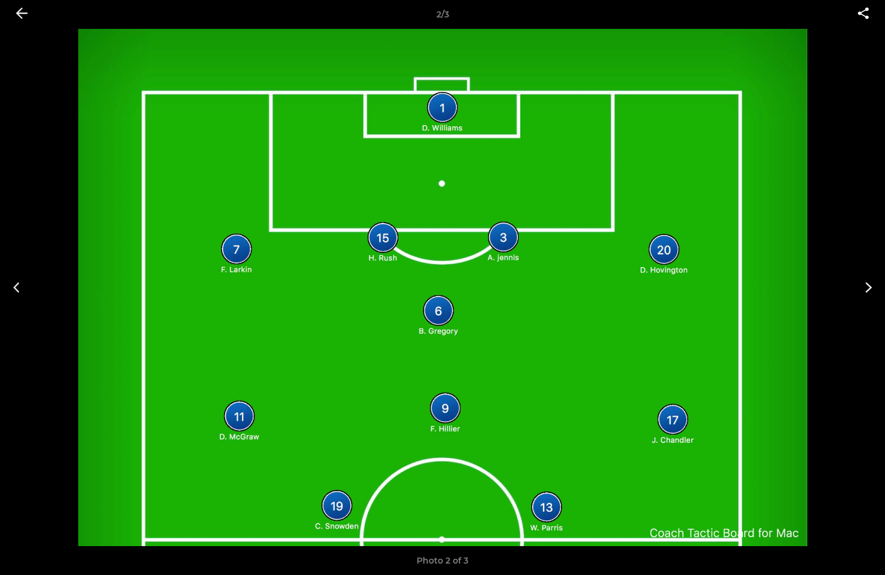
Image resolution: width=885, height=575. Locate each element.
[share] (863, 14)
